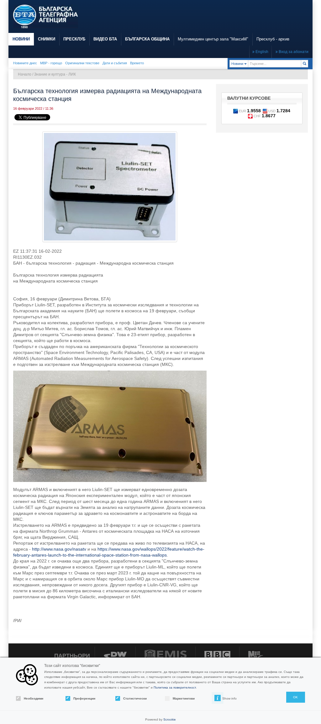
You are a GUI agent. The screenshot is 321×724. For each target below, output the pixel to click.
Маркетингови (184, 698)
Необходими (33, 698)
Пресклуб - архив (272, 39)
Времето (137, 63)
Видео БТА (105, 39)
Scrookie (169, 719)
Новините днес (25, 63)
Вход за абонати (293, 52)
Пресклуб (74, 39)
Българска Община (147, 39)
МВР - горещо (51, 63)
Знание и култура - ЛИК (55, 74)
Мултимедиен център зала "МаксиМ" (213, 39)
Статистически (135, 698)
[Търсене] (304, 63)
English (261, 52)
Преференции (84, 698)
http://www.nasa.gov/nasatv (59, 549)
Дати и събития (115, 63)
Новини (21, 39)
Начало (24, 74)
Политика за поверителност (175, 687)
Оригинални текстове (82, 63)
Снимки (46, 39)
